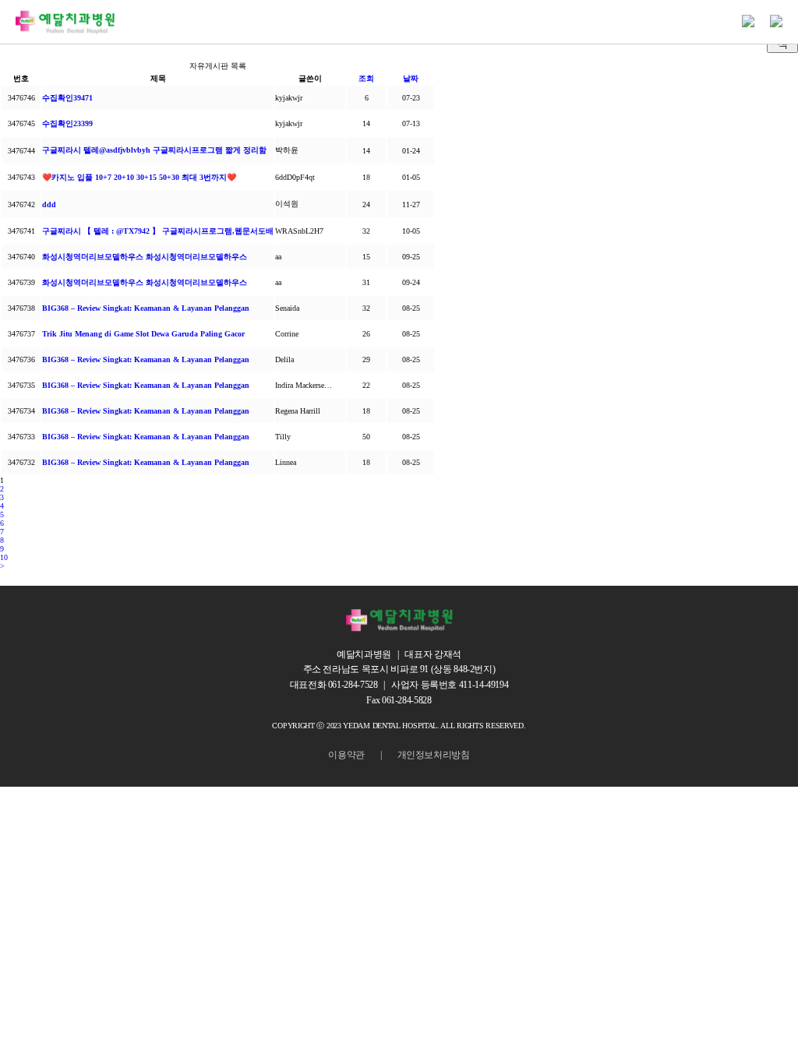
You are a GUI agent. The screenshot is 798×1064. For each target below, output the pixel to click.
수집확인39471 (67, 97)
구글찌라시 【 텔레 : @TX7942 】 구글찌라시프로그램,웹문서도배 (158, 231)
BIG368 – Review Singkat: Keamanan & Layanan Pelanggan (145, 308)
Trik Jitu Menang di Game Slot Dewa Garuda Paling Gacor (143, 333)
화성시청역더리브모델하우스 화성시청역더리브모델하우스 (144, 256)
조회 (366, 78)
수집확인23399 (67, 123)
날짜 (410, 78)
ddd (49, 204)
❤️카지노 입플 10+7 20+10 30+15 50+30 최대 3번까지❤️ (139, 177)
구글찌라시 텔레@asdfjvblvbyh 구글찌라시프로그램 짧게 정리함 (154, 150)
